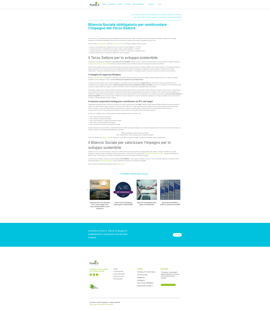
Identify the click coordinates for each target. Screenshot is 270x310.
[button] (87, 189)
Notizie (139, 17)
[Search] (167, 4)
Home (132, 14)
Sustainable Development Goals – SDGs (99, 63)
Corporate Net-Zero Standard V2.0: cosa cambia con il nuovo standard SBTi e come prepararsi (100, 205)
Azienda (115, 269)
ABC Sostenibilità (117, 278)
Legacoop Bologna (98, 77)
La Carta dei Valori (118, 271)
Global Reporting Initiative (105, 160)
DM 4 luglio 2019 (117, 43)
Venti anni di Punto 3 (118, 276)
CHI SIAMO (127, 4)
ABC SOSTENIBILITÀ (138, 4)
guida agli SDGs (106, 137)
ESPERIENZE (112, 4)
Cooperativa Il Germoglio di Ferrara (153, 153)
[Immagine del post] (100, 190)
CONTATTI (151, 4)
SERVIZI (104, 4)
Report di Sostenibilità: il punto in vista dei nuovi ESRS (170, 203)
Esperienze (138, 14)
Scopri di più (120, 164)
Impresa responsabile (119, 274)
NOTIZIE (120, 4)
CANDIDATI (177, 234)
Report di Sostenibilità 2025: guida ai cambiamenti (146, 203)
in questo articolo (102, 43)
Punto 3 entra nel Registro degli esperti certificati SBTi (123, 203)
